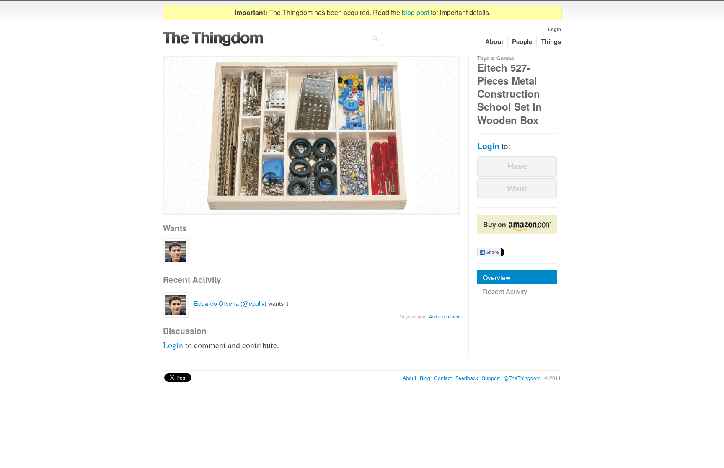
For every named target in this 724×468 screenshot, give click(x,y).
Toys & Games (495, 58)
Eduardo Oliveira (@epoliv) (230, 303)
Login (554, 29)
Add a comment (444, 316)
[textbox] (326, 38)
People (522, 41)
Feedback (466, 377)
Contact (443, 377)
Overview (497, 277)
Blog (425, 377)
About (494, 41)
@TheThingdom (522, 377)
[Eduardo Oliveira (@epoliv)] (176, 251)
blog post (415, 12)
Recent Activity (505, 291)
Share (489, 252)
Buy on (495, 224)
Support (491, 377)
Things (551, 41)
